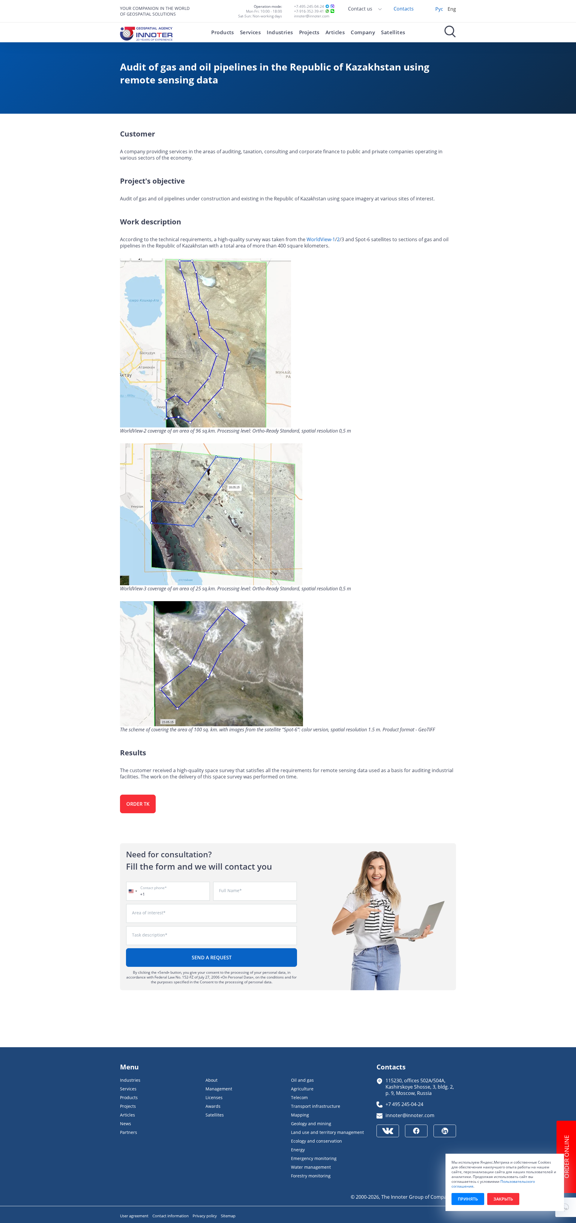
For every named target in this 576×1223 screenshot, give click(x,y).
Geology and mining (311, 1123)
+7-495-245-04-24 (309, 6)
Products (222, 32)
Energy (298, 1150)
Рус (439, 9)
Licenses (214, 1097)
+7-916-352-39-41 (309, 11)
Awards (213, 1106)
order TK (137, 804)
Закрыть (503, 1199)
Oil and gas (302, 1080)
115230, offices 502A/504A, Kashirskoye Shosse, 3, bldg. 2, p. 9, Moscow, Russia (420, 1086)
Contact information (171, 1216)
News (125, 1123)
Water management (311, 1167)
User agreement (134, 1216)
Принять (468, 1199)
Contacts (404, 8)
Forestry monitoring (311, 1176)
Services (250, 32)
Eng (452, 9)
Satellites (393, 32)
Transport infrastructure (315, 1106)
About (212, 1080)
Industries (280, 32)
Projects (309, 32)
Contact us (361, 8)
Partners (128, 1132)
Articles (335, 32)
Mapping (300, 1115)
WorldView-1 (321, 239)
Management (219, 1089)
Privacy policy (205, 1216)
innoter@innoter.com (311, 15)
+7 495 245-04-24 (404, 1104)
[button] (565, 1207)
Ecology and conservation (316, 1141)
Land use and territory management (327, 1132)
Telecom (299, 1097)
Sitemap (228, 1216)
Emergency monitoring (314, 1158)
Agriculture (302, 1089)
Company (363, 32)
